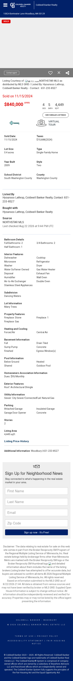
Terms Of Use (24, 636)
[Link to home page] (22, 5)
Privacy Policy (47, 636)
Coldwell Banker (28, 620)
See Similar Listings (55, 115)
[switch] (50, 73)
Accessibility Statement (25, 641)
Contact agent (11, 73)
